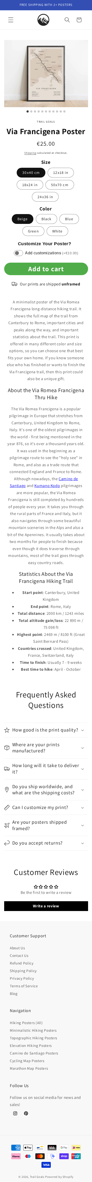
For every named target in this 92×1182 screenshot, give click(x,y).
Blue (69, 218)
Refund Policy (22, 963)
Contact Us (19, 955)
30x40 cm (31, 172)
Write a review (46, 906)
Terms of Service (24, 985)
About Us (17, 947)
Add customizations (51, 253)
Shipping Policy (23, 970)
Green (33, 231)
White (57, 231)
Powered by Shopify (59, 1177)
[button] (11, 20)
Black (46, 218)
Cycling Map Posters (27, 1060)
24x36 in (45, 196)
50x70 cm (59, 184)
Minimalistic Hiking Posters (33, 1030)
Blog (14, 993)
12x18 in (60, 172)
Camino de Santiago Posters (34, 1053)
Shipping (30, 152)
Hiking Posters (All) (26, 1022)
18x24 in (30, 184)
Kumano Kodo (47, 485)
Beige (22, 218)
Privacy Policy (22, 978)
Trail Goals (37, 1177)
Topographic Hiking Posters (33, 1037)
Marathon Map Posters (29, 1068)
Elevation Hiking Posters (31, 1045)
